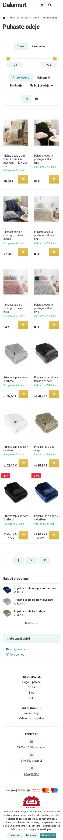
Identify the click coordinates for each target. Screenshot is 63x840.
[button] (23, 179)
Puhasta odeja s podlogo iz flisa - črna (44, 159)
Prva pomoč (16, 654)
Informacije (31, 676)
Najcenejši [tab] (43, 77)
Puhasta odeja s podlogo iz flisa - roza (13, 308)
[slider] (8, 58)
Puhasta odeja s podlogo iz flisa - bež (44, 235)
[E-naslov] (31, 755)
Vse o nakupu (31, 708)
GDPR (31, 687)
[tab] (26, 99)
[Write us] (31, 768)
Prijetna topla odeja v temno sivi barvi (46, 379)
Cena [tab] (21, 46)
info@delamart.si (19, 649)
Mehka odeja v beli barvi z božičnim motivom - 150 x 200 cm (15, 161)
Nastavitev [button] (15, 835)
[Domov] (4, 17)
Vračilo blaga (31, 713)
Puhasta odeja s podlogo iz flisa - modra (13, 235)
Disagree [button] (31, 835)
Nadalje (29, 623)
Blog (31, 692)
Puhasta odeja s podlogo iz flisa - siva (44, 308)
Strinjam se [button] (47, 835)
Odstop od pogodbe (31, 718)
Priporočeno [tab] (21, 77)
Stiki (31, 698)
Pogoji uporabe (31, 682)
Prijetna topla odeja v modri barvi (46, 517)
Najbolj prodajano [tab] (41, 85)
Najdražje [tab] (16, 85)
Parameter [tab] (38, 46)
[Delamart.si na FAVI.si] (31, 804)
